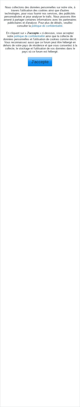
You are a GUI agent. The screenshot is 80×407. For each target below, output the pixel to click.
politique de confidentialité (47, 25)
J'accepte (40, 61)
